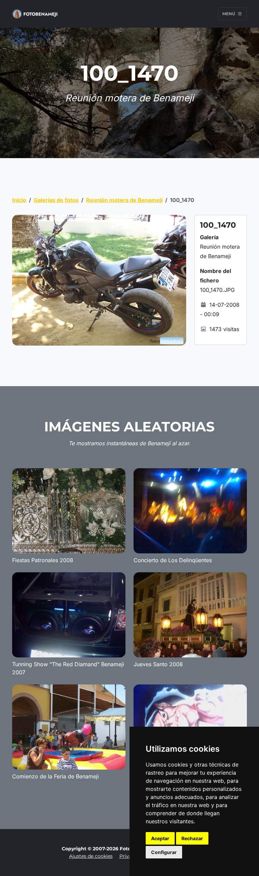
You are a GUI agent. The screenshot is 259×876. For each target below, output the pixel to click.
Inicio (19, 200)
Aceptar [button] (160, 838)
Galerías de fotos (56, 200)
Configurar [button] (164, 852)
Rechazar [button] (192, 838)
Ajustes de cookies (91, 856)
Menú (229, 13)
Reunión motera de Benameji (124, 200)
